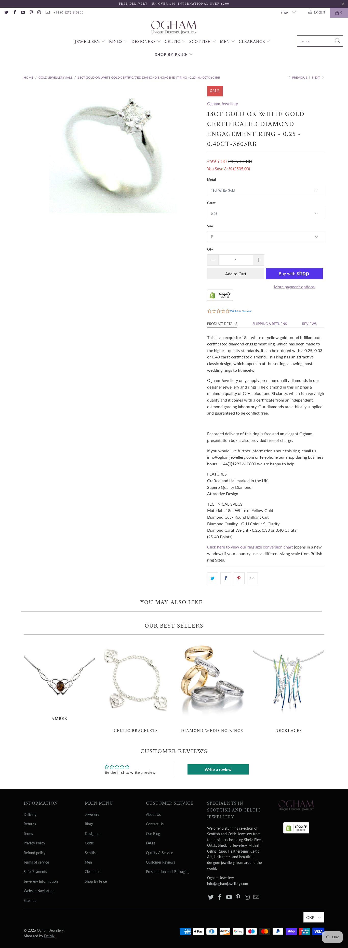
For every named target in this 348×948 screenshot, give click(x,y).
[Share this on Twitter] (212, 578)
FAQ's (150, 843)
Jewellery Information (41, 881)
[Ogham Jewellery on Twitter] (6, 13)
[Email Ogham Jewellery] (47, 13)
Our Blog (153, 833)
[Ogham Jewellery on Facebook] (14, 13)
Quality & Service (159, 853)
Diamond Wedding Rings (212, 686)
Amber (59, 680)
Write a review (218, 769)
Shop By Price (172, 54)
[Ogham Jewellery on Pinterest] (31, 13)
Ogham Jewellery (222, 103)
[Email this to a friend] (252, 578)
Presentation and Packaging (167, 871)
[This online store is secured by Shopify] (220, 299)
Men (225, 41)
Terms (28, 833)
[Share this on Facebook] (225, 578)
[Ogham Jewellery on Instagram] (39, 13)
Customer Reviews (160, 862)
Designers (144, 41)
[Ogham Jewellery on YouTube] (22, 13)
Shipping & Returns (269, 324)
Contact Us (155, 824)
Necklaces (288, 686)
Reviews (309, 324)
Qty (210, 249)
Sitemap (30, 900)
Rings (116, 41)
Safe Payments (35, 871)
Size (210, 226)
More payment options (294, 286)
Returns (30, 824)
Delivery (30, 814)
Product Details (222, 324)
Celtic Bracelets (135, 686)
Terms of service (36, 862)
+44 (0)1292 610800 (68, 12)
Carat (211, 203)
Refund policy (34, 853)
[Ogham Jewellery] (174, 27)
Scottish (200, 41)
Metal (211, 180)
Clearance (252, 41)
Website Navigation (39, 891)
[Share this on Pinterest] (239, 578)
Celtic (173, 41)
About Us (153, 814)
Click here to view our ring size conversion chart (250, 546)
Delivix (49, 936)
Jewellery (88, 41)
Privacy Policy (34, 843)
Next (316, 77)
